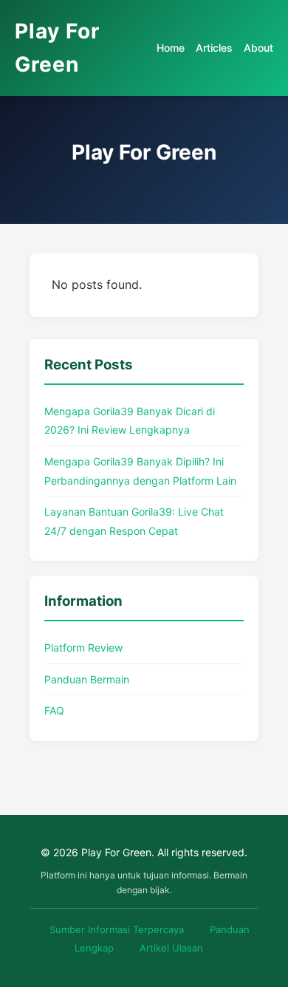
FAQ (54, 710)
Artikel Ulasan (171, 948)
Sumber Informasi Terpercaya (116, 929)
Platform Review (83, 647)
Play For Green (57, 47)
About (258, 47)
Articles (214, 47)
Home (171, 47)
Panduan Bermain (86, 679)
